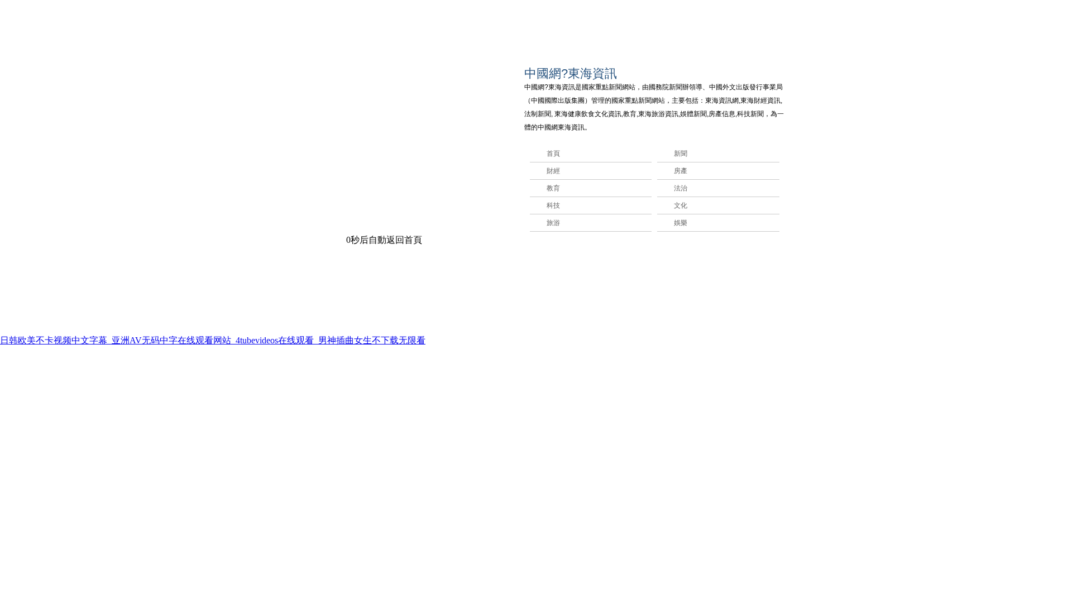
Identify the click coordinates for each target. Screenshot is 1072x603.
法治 (680, 188)
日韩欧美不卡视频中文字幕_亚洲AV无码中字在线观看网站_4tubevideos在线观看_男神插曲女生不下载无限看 (212, 340)
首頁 (553, 153)
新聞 (680, 153)
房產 (680, 171)
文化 (680, 205)
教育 (553, 188)
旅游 (553, 223)
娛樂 (680, 223)
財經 (553, 171)
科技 (553, 205)
